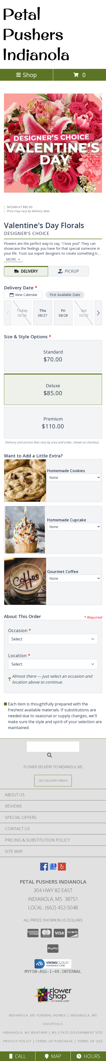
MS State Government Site (77, 1032)
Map (55, 1056)
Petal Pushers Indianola (36, 34)
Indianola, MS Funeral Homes (37, 1015)
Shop (30, 75)
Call (19, 1056)
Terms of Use (90, 1041)
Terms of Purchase (54, 1041)
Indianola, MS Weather (25, 1032)
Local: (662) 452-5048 (53, 907)
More (11, 259)
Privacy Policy (17, 1041)
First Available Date (65, 294)
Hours (90, 1056)
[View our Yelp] (62, 869)
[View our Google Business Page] (53, 869)
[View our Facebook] (44, 869)
